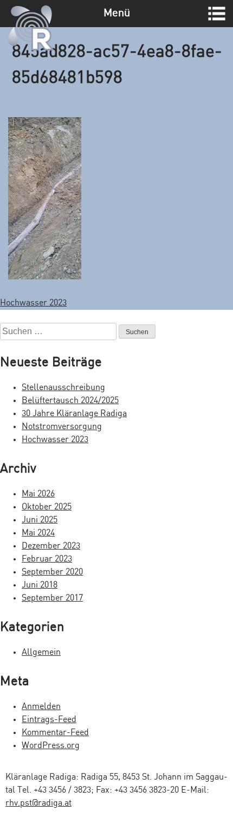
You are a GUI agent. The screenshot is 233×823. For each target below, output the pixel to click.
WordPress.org (51, 745)
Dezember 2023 (51, 546)
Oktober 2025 (47, 507)
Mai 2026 (38, 494)
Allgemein (41, 652)
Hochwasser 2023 (33, 303)
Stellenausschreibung (63, 387)
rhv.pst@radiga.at (38, 803)
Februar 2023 (47, 559)
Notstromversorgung (62, 426)
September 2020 (52, 572)
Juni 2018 (39, 585)
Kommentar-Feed (55, 732)
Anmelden (41, 706)
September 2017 (52, 598)
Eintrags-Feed (49, 719)
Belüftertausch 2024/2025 (70, 400)
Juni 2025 (39, 520)
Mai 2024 (38, 533)
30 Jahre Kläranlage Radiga (74, 413)
